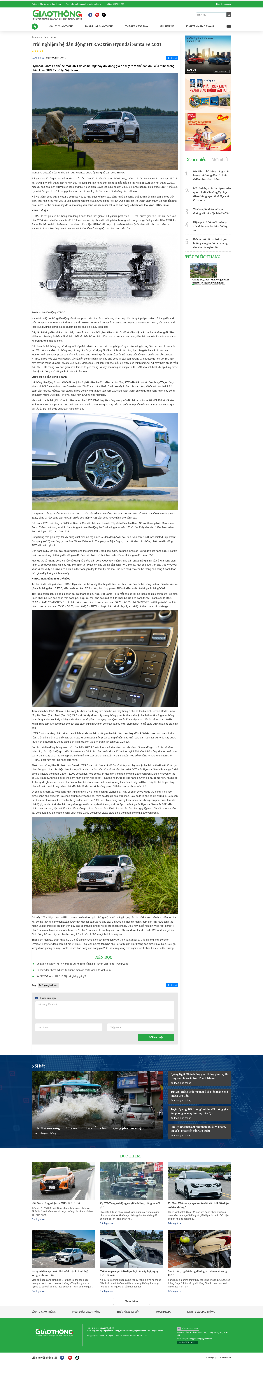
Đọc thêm (130, 1156)
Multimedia (163, 1311)
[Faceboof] (62, 1357)
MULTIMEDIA (167, 26)
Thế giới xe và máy (128, 1311)
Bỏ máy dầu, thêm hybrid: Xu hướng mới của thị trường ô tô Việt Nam (74, 970)
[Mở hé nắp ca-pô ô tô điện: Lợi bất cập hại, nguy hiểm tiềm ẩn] (131, 1249)
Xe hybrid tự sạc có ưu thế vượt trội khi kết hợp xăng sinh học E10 (60, 1273)
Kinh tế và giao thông (201, 1311)
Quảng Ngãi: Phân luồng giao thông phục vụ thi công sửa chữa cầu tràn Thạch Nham (200, 1076)
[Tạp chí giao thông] (57, 15)
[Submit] (228, 14)
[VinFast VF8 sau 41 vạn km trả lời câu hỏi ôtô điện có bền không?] (199, 1181)
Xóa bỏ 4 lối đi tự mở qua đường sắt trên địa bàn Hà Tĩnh (212, 211)
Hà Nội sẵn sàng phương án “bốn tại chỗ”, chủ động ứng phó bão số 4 (88, 1128)
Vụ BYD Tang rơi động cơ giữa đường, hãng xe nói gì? (130, 1205)
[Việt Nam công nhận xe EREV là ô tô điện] (63, 1181)
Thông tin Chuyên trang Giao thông (46, 4)
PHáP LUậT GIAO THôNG (99, 26)
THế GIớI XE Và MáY (136, 26)
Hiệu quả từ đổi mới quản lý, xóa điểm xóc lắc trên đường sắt (210, 226)
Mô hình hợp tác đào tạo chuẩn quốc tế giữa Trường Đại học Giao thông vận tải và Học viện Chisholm (212, 194)
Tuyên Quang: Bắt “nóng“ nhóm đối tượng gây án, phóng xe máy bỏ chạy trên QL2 (199, 1111)
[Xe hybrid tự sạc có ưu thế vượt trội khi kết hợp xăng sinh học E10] (63, 1249)
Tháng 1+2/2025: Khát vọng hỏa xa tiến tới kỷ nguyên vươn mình (210, 281)
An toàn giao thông (45, 1133)
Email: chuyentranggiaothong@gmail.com (83, 4)
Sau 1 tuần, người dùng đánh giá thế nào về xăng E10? (197, 1273)
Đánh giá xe (50, 37)
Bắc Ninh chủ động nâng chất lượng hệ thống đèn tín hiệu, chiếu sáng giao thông (211, 175)
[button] (193, 284)
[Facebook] (90, 15)
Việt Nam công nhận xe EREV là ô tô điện (56, 1203)
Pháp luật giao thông (86, 1311)
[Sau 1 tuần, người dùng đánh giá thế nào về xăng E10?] (199, 1249)
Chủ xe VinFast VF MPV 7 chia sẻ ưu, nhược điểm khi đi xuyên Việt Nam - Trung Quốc (82, 963)
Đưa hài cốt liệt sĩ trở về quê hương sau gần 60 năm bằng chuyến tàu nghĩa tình (210, 243)
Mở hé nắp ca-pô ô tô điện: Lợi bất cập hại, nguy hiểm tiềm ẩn (129, 1273)
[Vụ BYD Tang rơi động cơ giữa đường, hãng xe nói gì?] (131, 1181)
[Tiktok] (104, 15)
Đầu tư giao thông (44, 1311)
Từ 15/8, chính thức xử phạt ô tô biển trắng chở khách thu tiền (199, 1093)
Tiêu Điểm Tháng (202, 257)
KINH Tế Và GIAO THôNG (200, 26)
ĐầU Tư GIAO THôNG (61, 26)
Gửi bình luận (156, 1037)
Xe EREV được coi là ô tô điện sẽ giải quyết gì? (61, 976)
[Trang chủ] (35, 26)
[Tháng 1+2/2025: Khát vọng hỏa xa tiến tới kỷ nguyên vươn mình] (203, 270)
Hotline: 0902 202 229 (115, 4)
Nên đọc (103, 957)
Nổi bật (38, 1066)
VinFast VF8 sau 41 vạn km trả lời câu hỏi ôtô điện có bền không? (198, 1205)
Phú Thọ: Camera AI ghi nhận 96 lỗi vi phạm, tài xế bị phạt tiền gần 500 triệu (198, 1128)
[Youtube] (97, 15)
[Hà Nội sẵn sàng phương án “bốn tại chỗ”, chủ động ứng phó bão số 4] (97, 1105)
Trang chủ (37, 37)
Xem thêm (131, 1301)
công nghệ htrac (49, 985)
